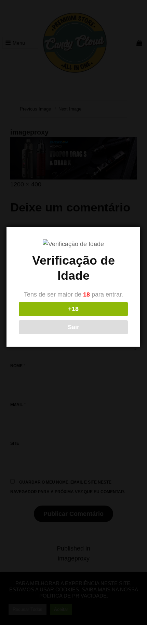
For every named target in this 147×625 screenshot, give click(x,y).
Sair (73, 327)
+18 (73, 308)
